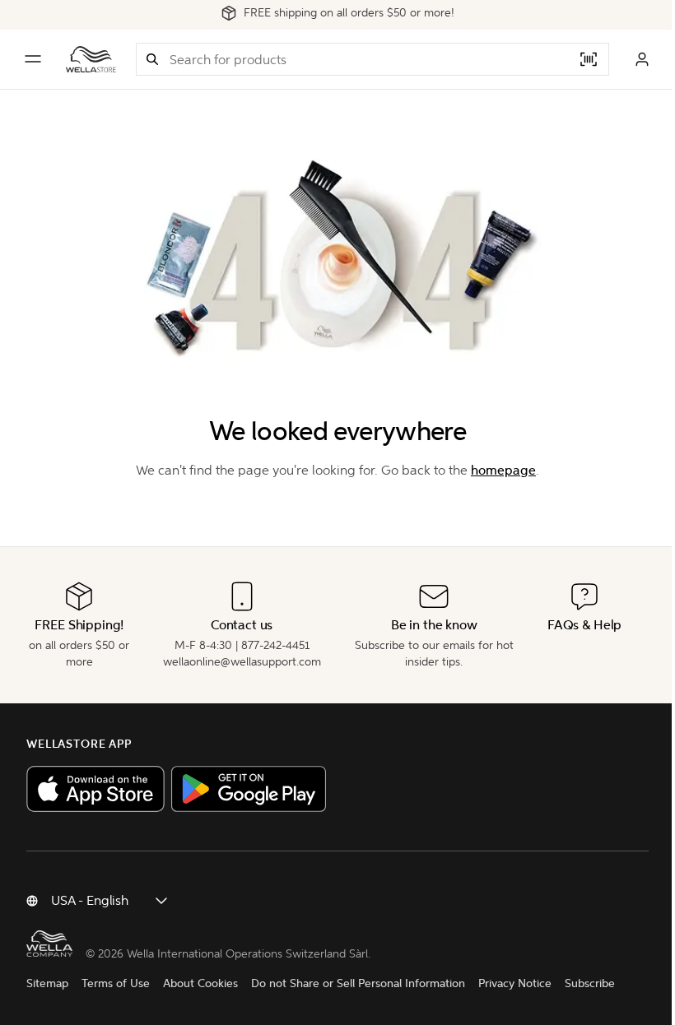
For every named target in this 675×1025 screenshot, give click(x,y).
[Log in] (642, 59)
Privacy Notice (515, 983)
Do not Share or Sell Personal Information (358, 983)
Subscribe (590, 983)
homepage (503, 470)
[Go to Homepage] (91, 59)
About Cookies (200, 983)
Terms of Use (115, 983)
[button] (152, 59)
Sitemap (47, 983)
